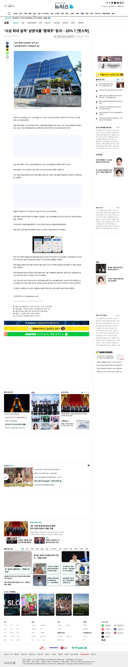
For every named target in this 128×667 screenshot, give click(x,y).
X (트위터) (108, 633)
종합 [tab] (123, 79)
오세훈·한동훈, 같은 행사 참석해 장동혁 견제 (25, 542)
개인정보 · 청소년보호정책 (71, 654)
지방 (62, 13)
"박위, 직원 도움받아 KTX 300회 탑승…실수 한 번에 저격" (48, 477)
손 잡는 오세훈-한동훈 (11, 421)
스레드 (107, 636)
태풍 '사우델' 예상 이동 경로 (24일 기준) (67, 424)
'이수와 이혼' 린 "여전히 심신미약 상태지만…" (47, 469)
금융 (34, 13)
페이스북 (120, 629)
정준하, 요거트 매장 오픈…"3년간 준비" (45, 473)
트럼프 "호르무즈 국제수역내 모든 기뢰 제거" (52, 542)
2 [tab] (84, 392)
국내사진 (59, 625)
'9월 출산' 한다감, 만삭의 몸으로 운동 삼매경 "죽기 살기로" (17, 577)
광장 (87, 13)
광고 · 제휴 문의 (15, 654)
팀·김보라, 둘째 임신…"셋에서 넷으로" (17, 570)
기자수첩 (99, 154)
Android (85, 636)
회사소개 (6, 654)
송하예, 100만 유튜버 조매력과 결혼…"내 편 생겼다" (53, 580)
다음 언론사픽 (120, 625)
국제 (25, 13)
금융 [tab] (118, 79)
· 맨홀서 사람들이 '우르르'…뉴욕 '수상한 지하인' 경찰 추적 (110, 362)
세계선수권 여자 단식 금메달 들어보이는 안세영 (17, 417)
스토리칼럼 (42, 625)
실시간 (15, 13)
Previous (5, 540)
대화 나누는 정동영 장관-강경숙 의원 (15, 428)
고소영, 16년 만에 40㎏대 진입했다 (44, 485)
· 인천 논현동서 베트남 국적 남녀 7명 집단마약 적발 (110, 365)
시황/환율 (57, 23)
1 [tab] (82, 392)
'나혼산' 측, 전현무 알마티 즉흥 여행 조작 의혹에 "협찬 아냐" (53, 568)
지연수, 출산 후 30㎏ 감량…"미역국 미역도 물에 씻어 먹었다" (48, 481)
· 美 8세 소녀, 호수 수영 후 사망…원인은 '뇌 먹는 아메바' (110, 372)
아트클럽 (34, 629)
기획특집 (42, 632)
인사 (33, 640)
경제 (29, 13)
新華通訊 (85, 629)
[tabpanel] (75, 406)
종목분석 (65, 23)
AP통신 (85, 625)
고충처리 (47, 654)
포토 (91, 13)
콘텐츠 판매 (32, 654)
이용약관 (60, 654)
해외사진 (68, 625)
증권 (23, 23)
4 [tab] (88, 392)
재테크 (73, 23)
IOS (84, 640)
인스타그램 (120, 633)
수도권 (57, 13)
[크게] (87, 36)
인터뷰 (33, 632)
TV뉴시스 (98, 13)
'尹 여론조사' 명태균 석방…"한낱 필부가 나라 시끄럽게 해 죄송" (69, 568)
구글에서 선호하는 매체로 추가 (65, 36)
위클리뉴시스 (120, 6)
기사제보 (53, 654)
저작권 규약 (40, 654)
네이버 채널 (107, 625)
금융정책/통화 (31, 23)
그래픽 (59, 629)
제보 (113, 13)
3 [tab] (86, 392)
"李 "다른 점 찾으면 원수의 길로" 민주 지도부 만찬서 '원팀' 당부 (43, 527)
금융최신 (16, 23)
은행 (40, 23)
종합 (22, 549)
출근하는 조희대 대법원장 (12, 414)
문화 (67, 13)
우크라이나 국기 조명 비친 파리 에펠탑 (15, 424)
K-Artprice (105, 6)
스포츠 (72, 13)
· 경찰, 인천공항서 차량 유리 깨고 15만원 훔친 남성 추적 (110, 368)
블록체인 (81, 23)
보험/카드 (48, 23)
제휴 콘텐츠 (106, 13)
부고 (38, 640)
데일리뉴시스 (43, 636)
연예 (77, 13)
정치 (20, 13)
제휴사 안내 (24, 654)
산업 (39, 13)
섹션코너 (34, 636)
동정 (44, 640)
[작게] (85, 36)
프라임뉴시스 (112, 6)
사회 (52, 13)
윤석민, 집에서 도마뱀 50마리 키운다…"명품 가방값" (46, 556)
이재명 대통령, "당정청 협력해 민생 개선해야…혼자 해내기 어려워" (75, 415)
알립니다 (93, 654)
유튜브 (107, 629)
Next (63, 540)
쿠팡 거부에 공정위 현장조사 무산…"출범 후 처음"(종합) (17, 583)
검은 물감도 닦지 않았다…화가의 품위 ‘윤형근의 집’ (68, 580)
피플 (97, 262)
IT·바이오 (45, 13)
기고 (41, 629)
